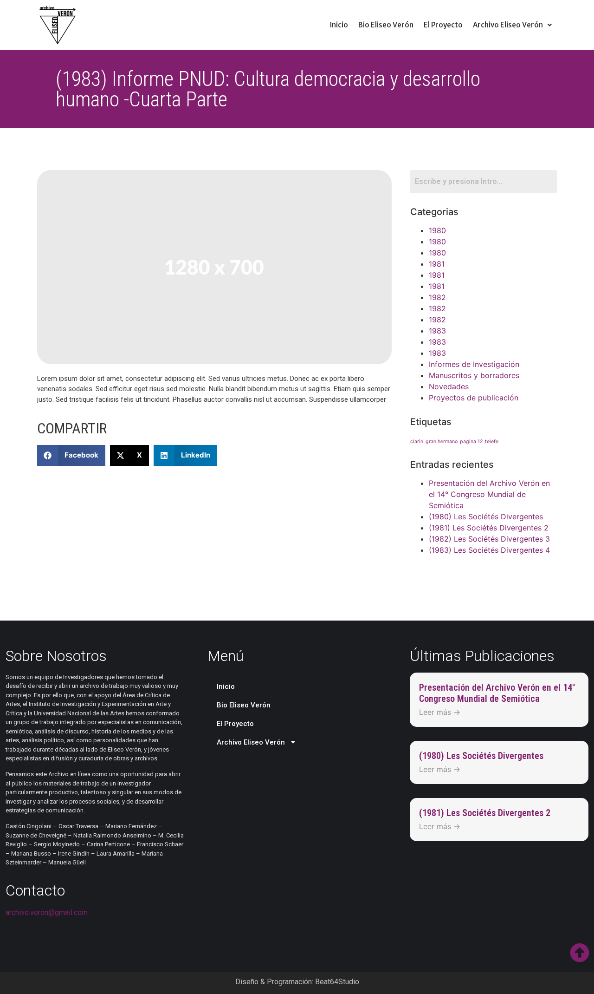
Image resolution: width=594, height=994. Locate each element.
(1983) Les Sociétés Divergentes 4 (489, 550)
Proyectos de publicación (473, 397)
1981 (437, 263)
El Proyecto (443, 24)
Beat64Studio (337, 981)
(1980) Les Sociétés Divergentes (486, 516)
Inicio (339, 24)
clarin (416, 441)
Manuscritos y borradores (474, 375)
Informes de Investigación (474, 364)
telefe (491, 441)
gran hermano (442, 441)
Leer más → (439, 712)
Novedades (449, 386)
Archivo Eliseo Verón (508, 24)
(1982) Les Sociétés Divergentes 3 (489, 538)
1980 (437, 230)
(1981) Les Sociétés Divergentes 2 (489, 527)
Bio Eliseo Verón (385, 24)
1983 (437, 330)
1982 (437, 297)
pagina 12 (471, 441)
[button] (512, 24)
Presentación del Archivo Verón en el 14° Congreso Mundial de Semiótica (489, 494)
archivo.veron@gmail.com (47, 912)
